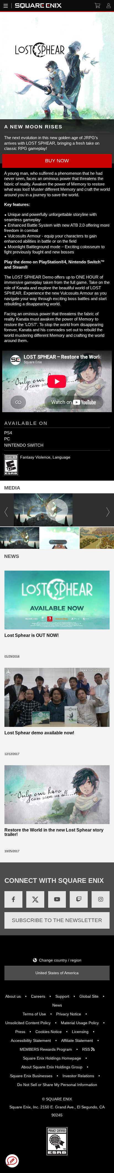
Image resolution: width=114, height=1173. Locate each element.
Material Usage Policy (80, 1023)
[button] (57, 161)
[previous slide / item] (6, 509)
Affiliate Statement (77, 1040)
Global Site (89, 996)
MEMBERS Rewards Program (46, 1049)
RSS (86, 1049)
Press (20, 1031)
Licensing (80, 1031)
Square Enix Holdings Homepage (52, 1058)
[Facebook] (13, 899)
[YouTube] (57, 899)
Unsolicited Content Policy (28, 1023)
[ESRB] (57, 1140)
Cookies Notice (48, 1031)
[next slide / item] (108, 509)
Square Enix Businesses (31, 1076)
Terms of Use (34, 1014)
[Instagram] (101, 899)
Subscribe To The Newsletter (57, 920)
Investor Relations (78, 1076)
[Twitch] (79, 899)
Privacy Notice (68, 1014)
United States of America (57, 973)
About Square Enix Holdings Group (51, 1067)
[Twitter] (35, 899)
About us (13, 996)
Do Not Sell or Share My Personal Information (57, 1084)
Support (62, 996)
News (57, 1005)
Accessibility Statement (31, 1040)
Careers (38, 996)
